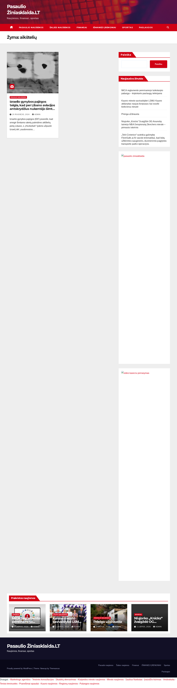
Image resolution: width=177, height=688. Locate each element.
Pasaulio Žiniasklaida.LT (33, 646)
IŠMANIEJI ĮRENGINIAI (104, 27)
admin (37, 114)
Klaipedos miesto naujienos (91, 679)
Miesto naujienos (115, 679)
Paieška (126, 54)
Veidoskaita (169, 679)
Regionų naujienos (68, 683)
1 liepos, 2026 (62, 627)
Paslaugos (146, 27)
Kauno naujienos (49, 683)
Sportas (127, 27)
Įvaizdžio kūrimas (152, 679)
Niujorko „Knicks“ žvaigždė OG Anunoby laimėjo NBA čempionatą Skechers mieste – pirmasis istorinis (143, 124)
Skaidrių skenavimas (66, 679)
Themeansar (54, 668)
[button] (168, 27)
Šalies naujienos (60, 27)
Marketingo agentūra (20, 679)
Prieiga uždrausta (130, 114)
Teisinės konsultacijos (43, 679)
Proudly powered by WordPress (20, 668)
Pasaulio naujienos (31, 27)
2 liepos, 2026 (21, 627)
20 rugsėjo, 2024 (21, 114)
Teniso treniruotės (8, 683)
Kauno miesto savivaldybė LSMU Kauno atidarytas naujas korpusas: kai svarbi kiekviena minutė (141, 104)
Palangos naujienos (89, 683)
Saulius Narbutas (133, 679)
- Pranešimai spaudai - (29, 683)
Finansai (82, 27)
